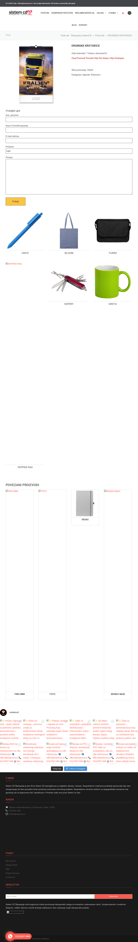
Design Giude (11, 865)
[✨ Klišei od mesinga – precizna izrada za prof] (34, 730)
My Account (10, 861)
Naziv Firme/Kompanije (17, 126)
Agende (86, 75)
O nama (112, 13)
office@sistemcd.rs (17, 814)
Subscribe (113, 896)
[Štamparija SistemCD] (20, 13)
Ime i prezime (12, 115)
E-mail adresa (12, 136)
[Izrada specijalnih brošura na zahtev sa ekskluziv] (127, 753)
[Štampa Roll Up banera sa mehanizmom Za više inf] (11, 753)
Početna (45, 13)
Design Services (12, 873)
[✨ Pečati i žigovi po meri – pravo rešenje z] (11, 730)
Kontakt (83, 25)
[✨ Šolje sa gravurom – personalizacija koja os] (127, 730)
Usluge (100, 13)
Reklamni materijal (85, 13)
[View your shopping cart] (123, 13)
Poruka (9, 157)
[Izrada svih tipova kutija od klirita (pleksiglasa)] (57, 753)
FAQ (7, 869)
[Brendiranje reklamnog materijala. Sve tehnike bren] (34, 753)
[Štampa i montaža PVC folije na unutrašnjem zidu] (104, 753)
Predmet (10, 147)
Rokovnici (96, 75)
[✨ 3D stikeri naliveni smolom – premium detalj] (104, 730)
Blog (74, 25)
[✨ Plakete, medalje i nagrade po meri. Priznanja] (57, 730)
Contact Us (10, 877)
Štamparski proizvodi (62, 13)
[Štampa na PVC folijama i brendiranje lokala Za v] (81, 753)
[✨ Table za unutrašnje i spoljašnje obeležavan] (81, 730)
